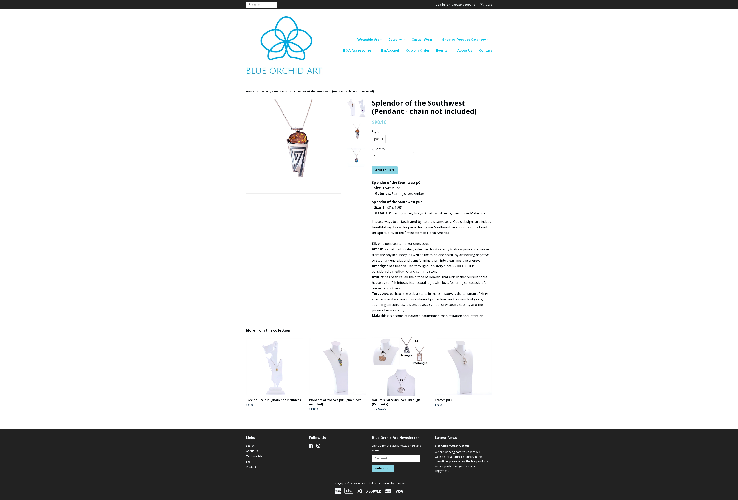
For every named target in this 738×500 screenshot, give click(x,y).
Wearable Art (368, 39)
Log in (440, 4)
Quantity (378, 149)
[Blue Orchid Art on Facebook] (311, 446)
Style (375, 131)
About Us (464, 50)
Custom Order (418, 50)
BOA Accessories (357, 50)
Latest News (446, 437)
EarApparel (390, 50)
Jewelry (396, 39)
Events (442, 50)
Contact (485, 50)
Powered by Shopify (392, 483)
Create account (463, 4)
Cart (489, 4)
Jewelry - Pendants (274, 91)
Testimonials (254, 456)
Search (250, 445)
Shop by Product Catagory (464, 39)
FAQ (248, 462)
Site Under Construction (452, 445)
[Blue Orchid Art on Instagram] (318, 446)
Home (250, 91)
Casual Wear (422, 39)
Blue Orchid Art (368, 483)
